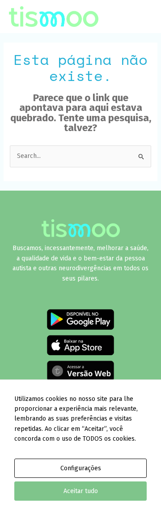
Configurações (80, 468)
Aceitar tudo (81, 491)
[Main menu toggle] (140, 16)
